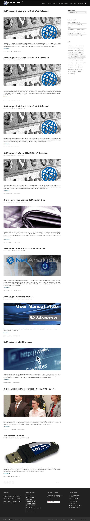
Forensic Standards (15, 391)
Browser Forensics (29, 495)
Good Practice (74, 56)
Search (80, 67)
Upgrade (38, 507)
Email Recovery (71, 54)
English (52, 501)
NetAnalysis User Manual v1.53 (19, 297)
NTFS (82, 62)
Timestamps (70, 71)
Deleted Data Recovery (30, 503)
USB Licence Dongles (14, 435)
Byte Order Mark (79, 48)
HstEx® (17, 13)
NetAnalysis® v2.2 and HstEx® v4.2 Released (26, 106)
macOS (81, 60)
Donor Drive (80, 52)
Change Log (70, 50)
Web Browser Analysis (30, 509)
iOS (82, 58)
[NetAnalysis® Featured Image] (32, 29)
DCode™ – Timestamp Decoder (74, 22)
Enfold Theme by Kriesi (20, 519)
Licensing (73, 60)
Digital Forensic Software (9, 13)
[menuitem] (43, 3)
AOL (69, 46)
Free (69, 56)
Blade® (5, 437)
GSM (79, 56)
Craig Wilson (18, 51)
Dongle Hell (70, 52)
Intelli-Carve (70, 58)
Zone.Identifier (71, 73)
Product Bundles (29, 507)
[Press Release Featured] (32, 218)
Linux (77, 60)
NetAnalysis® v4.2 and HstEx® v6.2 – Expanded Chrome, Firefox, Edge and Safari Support (76, 26)
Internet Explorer (77, 58)
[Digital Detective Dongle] (32, 453)
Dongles (75, 52)
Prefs (75, 65)
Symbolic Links (71, 69)
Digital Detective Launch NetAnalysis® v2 (24, 200)
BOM (82, 46)
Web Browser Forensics (27, 299)
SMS (34, 507)
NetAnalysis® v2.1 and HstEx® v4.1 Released (26, 153)
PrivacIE (79, 65)
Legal (69, 60)
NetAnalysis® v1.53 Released (18, 342)
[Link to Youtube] (83, 519)
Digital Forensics (7, 391)
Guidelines (83, 56)
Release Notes (71, 67)
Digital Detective (12, 519)
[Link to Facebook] (79, 519)
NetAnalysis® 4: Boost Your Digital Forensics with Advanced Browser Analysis (77, 33)
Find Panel (82, 54)
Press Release (29, 202)
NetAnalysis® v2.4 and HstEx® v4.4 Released (26, 57)
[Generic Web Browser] (32, 360)
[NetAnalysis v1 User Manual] (32, 315)
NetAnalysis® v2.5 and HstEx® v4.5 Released (26, 11)
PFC (84, 62)
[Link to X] (81, 519)
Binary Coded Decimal (75, 46)
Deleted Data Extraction (30, 501)
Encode (76, 54)
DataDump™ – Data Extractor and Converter (76, 35)
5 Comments (13, 429)
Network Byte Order (72, 62)
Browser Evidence (71, 48)
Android (82, 43)
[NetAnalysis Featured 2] (32, 266)
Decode (81, 50)
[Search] (85, 3)
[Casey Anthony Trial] (32, 407)
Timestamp (81, 69)
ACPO (69, 43)
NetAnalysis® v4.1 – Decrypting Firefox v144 (76, 29)
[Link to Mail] (85, 519)
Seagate (76, 67)
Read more (7, 48)
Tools (75, 71)
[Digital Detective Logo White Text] (13, 3)
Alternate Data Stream (76, 43)
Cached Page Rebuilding (30, 497)
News (78, 62)
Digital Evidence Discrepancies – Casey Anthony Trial (30, 389)
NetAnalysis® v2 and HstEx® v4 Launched (25, 248)
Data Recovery (29, 499)
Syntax (76, 69)
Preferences (70, 65)
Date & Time (76, 50)
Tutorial (79, 71)
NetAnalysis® (22, 13)
